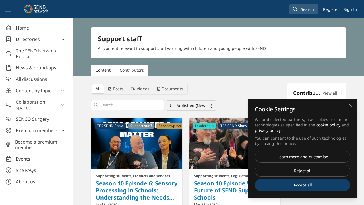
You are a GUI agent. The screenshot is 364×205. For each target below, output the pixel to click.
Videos (143, 88)
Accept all (302, 185)
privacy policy (267, 130)
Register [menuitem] (331, 9)
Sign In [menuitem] (350, 9)
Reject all (302, 170)
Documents (172, 88)
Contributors (132, 70)
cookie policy (328, 125)
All (98, 88)
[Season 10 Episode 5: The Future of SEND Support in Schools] (234, 143)
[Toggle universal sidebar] (8, 9)
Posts (118, 88)
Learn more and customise (302, 156)
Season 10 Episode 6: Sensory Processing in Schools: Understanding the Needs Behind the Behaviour (136, 190)
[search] (303, 9)
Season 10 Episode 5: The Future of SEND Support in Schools (231, 190)
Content (103, 70)
